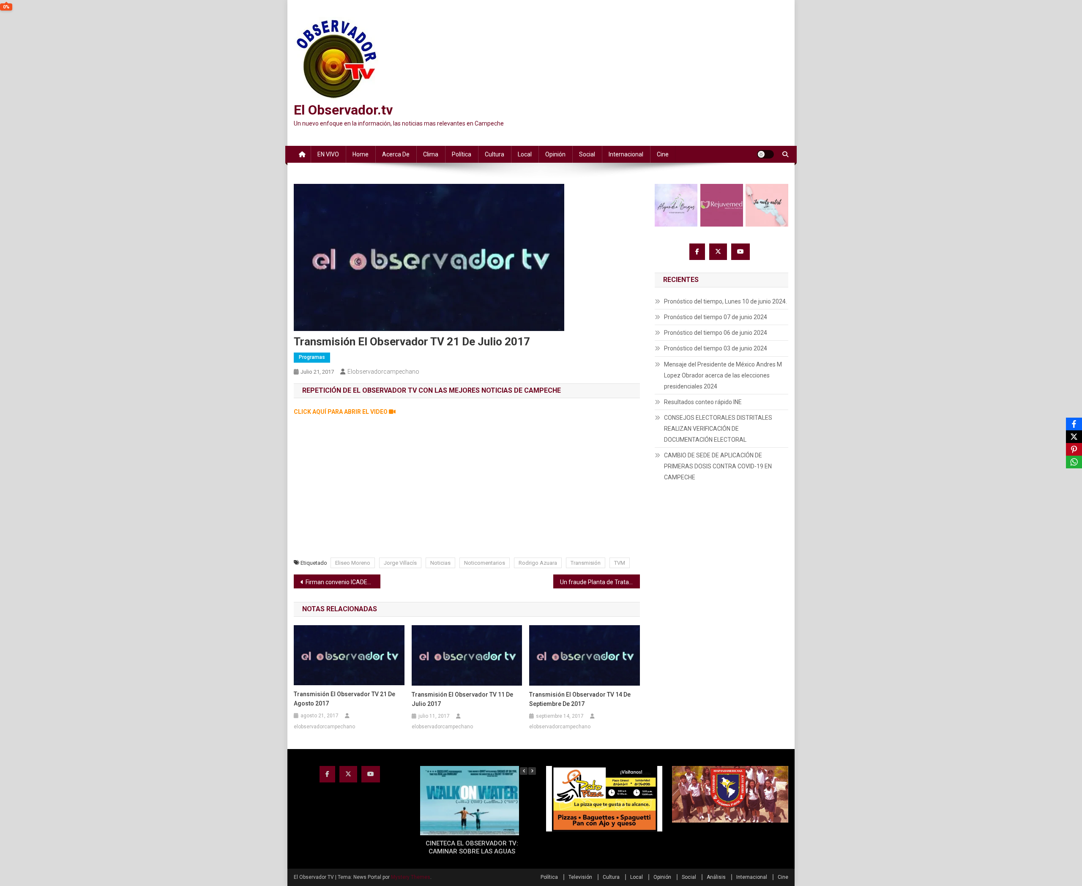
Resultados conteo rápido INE (703, 402)
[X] (1074, 436)
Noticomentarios (484, 563)
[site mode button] (765, 154)
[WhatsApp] (1074, 462)
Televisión (580, 877)
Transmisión (586, 563)
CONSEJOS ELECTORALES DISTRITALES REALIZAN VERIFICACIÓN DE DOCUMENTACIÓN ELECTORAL (718, 428)
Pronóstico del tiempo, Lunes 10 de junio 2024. (725, 301)
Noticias (440, 563)
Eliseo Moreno (352, 563)
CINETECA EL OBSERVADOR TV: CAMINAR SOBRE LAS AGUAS (472, 848)
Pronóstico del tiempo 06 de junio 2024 (715, 332)
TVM (619, 563)
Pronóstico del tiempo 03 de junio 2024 (715, 348)
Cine (663, 154)
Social (587, 154)
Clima (430, 154)
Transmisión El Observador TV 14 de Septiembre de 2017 (580, 699)
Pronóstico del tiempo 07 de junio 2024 (715, 317)
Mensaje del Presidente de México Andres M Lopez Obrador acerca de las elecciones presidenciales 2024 (723, 375)
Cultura (494, 154)
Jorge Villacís (400, 563)
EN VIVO (328, 154)
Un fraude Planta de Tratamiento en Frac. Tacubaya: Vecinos (600, 582)
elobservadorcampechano (383, 371)
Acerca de (396, 154)
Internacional (626, 154)
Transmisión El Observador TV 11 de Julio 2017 (462, 699)
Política (461, 154)
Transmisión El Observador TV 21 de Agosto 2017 (344, 699)
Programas (312, 357)
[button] (532, 771)
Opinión (555, 154)
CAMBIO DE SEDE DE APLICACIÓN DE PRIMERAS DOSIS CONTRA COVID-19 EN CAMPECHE (718, 466)
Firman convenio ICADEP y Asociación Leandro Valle (343, 582)
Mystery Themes (410, 877)
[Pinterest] (1074, 449)
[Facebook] (1074, 424)
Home (360, 154)
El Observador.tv (343, 110)
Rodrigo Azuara (538, 563)
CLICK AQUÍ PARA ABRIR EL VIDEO (341, 411)
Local (525, 154)
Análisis (716, 877)
